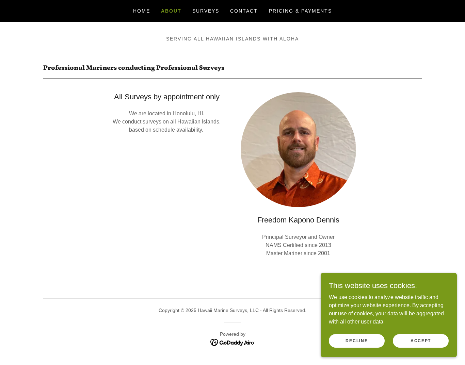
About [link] (171, 11)
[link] (232, 342)
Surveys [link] (205, 11)
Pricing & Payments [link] (300, 11)
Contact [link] (244, 11)
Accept (421, 340)
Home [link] (141, 11)
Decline (357, 340)
